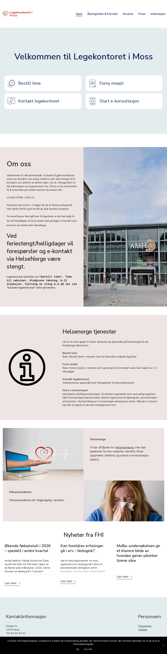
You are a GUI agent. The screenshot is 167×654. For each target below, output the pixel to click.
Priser (142, 14)
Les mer (88, 649)
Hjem (79, 14)
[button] (42, 83)
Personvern (144, 626)
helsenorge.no (124, 447)
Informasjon (158, 14)
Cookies (142, 629)
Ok (77, 649)
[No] (163, 645)
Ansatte (128, 14)
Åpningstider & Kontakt (102, 14)
